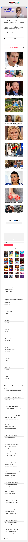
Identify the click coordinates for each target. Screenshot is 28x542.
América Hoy (7, 320)
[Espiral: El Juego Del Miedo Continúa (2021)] (6, 277)
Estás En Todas (7, 347)
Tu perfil (6, 293)
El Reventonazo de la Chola (9, 338)
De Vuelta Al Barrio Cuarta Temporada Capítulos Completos (14, 415)
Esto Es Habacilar (7, 351)
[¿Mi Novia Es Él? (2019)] (17, 263)
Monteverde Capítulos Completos (10, 493)
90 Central (6, 313)
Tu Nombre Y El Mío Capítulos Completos (11, 524)
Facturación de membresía (9, 289)
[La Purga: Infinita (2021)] (6, 270)
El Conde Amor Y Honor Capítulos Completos (11, 422)
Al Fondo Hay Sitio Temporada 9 (9, 399)
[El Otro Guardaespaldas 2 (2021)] (6, 260)
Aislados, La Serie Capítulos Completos (10, 392)
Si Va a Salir (6, 376)
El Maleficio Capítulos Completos (10, 426)
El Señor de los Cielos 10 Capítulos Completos (10, 297)
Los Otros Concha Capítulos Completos (11, 468)
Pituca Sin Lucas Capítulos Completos (10, 506)
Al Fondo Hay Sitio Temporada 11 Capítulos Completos (13, 395)
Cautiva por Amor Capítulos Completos (11, 410)
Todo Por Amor (7, 378)
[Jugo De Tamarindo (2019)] (22, 256)
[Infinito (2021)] (6, 256)
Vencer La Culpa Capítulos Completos (10, 531)
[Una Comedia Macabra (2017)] (22, 277)
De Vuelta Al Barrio (7, 413)
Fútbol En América (7, 353)
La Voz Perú (6, 362)
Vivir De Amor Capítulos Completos (10, 533)
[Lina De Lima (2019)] (22, 263)
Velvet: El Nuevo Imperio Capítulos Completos (11, 529)
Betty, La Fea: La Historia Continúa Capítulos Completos (13, 408)
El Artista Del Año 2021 (8, 329)
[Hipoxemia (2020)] (17, 260)
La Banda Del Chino (7, 358)
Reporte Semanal (7, 374)
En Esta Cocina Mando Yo (8, 345)
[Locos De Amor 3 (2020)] (17, 270)
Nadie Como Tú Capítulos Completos (10, 495)
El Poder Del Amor (7, 336)
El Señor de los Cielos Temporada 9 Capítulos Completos (13, 430)
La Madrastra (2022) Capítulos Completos (11, 451)
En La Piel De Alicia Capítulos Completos (11, 435)
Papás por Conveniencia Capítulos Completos (11, 502)
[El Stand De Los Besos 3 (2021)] (11, 253)
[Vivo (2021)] (11, 260)
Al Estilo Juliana (7, 315)
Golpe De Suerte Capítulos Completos (10, 442)
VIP (4, 536)
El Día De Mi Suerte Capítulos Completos (11, 424)
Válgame (6, 380)
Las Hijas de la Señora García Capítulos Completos (12, 462)
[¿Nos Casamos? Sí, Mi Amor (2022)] (22, 253)
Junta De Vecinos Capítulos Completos (10, 446)
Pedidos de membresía (8, 291)
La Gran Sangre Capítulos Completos (10, 448)
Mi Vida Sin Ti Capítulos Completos (10, 486)
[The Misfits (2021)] (11, 256)
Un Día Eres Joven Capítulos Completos (11, 527)
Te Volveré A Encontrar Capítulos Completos (11, 520)
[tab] (14, 38)
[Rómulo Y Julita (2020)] (17, 277)
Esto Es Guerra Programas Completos (10, 349)
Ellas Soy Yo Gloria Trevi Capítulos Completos (11, 433)
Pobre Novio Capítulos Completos (10, 507)
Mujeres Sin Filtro (7, 367)
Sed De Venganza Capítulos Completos (10, 515)
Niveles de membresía (7, 302)
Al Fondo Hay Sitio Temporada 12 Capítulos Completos (13, 397)
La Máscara (6, 360)
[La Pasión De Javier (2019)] (22, 260)
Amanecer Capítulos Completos (9, 401)
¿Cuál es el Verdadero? (8, 311)
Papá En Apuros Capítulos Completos (10, 498)
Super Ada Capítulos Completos (9, 518)
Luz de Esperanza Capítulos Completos (10, 473)
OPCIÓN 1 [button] (15, 38)
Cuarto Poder (7, 324)
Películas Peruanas (6, 307)
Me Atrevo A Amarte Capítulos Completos (11, 480)
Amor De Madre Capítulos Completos (10, 404)
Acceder (5, 284)
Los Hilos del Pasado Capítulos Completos (11, 466)
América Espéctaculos (8, 318)
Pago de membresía (7, 304)
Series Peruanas (6, 388)
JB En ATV (6, 356)
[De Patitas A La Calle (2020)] (22, 270)
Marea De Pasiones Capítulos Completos (11, 477)
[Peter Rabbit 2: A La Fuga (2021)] (11, 263)
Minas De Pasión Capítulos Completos (10, 489)
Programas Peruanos (7, 309)
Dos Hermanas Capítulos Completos (10, 417)
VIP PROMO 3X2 (6, 538)
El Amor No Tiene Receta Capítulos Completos (12, 419)
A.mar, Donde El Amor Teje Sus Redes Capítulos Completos (13, 390)
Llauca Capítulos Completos (9, 464)
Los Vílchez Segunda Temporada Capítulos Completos (13, 471)
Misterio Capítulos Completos (9, 491)
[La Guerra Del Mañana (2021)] (11, 277)
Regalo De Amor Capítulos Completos (10, 513)
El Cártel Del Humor (8, 331)
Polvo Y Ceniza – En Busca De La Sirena (10, 509)
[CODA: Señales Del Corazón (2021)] (6, 253)
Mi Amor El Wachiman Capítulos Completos (11, 482)
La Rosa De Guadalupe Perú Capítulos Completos (12, 460)
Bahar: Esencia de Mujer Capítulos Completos (11, 406)
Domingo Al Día (7, 327)
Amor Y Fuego (7, 322)
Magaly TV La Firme (7, 365)
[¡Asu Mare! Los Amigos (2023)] (17, 253)
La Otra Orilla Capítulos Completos (10, 455)
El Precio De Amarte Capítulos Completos (11, 428)
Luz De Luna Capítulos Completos (10, 475)
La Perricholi (6, 457)
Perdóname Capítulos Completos (10, 504)
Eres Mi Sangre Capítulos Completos (10, 439)
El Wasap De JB (7, 342)
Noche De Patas (7, 369)
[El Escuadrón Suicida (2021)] (6, 263)
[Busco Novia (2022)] (17, 256)
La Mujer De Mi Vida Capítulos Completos (11, 453)
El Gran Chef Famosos (8, 333)
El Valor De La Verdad (8, 340)
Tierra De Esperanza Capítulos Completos (11, 522)
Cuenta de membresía (7, 285)
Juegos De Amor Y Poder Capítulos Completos (12, 444)
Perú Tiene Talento (7, 371)
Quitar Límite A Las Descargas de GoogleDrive (10, 383)
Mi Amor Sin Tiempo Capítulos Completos (11, 484)
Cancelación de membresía (9, 287)
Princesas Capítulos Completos (9, 511)
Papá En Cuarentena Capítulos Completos (11, 500)
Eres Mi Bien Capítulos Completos (10, 437)
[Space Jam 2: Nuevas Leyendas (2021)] (11, 270)
